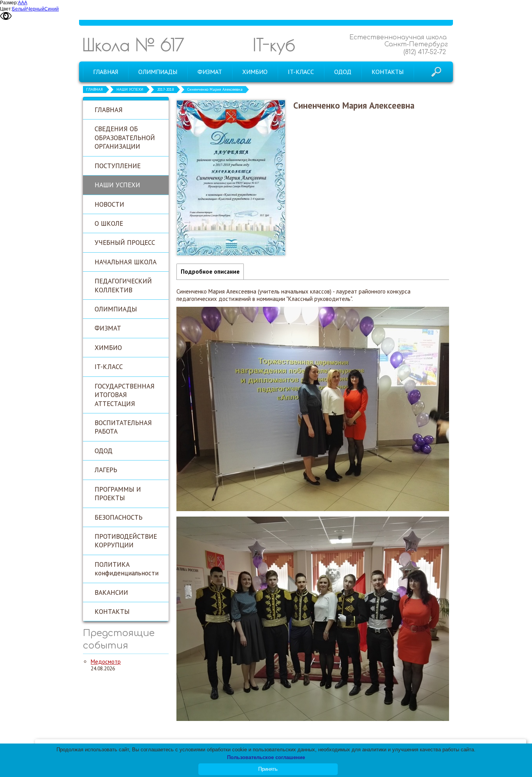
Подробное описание (210, 271)
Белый (19, 9)
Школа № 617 (133, 44)
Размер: (9, 2)
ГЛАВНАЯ (94, 89)
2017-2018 (165, 89)
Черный (35, 9)
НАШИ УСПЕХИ (129, 89)
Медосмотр (106, 661)
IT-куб (274, 44)
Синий (51, 9)
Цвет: (6, 9)
